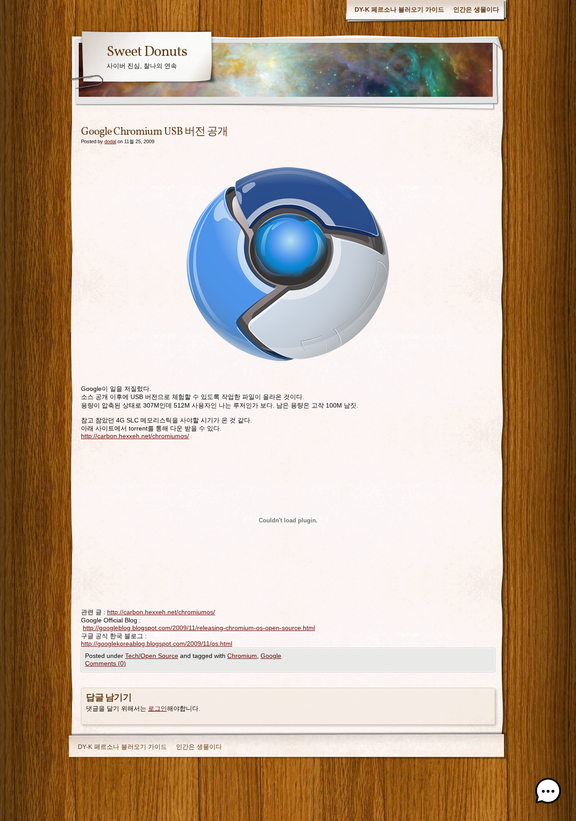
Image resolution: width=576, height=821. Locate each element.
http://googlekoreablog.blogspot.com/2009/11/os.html (156, 643)
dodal (110, 141)
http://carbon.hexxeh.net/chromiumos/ (135, 436)
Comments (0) (105, 663)
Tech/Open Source (151, 655)
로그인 (157, 708)
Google (271, 655)
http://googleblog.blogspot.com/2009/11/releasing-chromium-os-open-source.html (199, 627)
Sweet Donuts (147, 52)
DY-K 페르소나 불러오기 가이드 (399, 9)
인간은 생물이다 (476, 9)
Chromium (242, 655)
